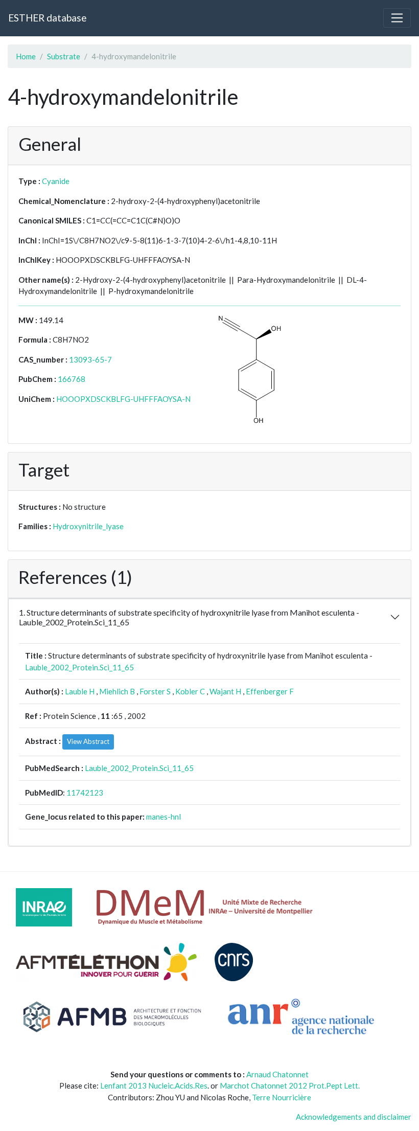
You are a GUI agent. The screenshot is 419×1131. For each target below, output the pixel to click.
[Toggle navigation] (397, 18)
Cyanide (55, 181)
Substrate (63, 56)
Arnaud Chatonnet (277, 1074)
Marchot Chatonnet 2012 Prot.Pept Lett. (290, 1085)
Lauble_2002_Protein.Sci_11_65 (79, 667)
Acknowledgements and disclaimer (353, 1116)
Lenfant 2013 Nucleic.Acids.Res (153, 1085)
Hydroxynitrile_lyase (88, 526)
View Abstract (88, 741)
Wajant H (225, 691)
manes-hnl (163, 816)
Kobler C (190, 691)
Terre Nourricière (281, 1097)
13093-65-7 (90, 359)
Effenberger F (270, 691)
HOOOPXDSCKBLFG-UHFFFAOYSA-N (123, 398)
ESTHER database (47, 18)
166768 (71, 378)
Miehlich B (117, 691)
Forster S (155, 691)
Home (26, 56)
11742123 (84, 792)
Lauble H (80, 691)
